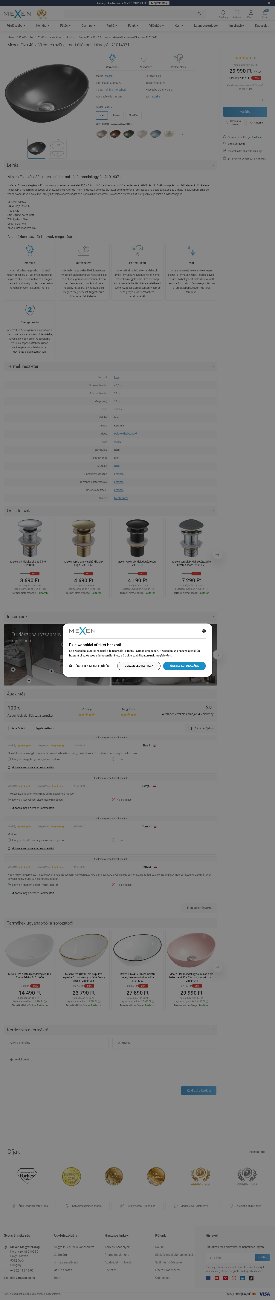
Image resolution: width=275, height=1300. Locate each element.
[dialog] (137, 650)
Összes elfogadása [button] (184, 665)
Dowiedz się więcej (184, 655)
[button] (89, 666)
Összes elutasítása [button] (139, 665)
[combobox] (204, 631)
